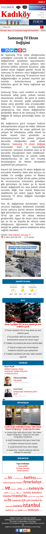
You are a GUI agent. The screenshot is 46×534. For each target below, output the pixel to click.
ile (9, 500)
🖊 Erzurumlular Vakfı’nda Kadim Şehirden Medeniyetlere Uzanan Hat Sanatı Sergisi (23, 338)
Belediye (21, 493)
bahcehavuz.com (29, 527)
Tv (30, 235)
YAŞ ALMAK (17, 380)
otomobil (29, 496)
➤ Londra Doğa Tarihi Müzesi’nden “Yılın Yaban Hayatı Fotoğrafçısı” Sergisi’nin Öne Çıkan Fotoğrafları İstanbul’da (23, 434)
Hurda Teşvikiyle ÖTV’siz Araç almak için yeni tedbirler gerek (23, 325)
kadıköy (17, 506)
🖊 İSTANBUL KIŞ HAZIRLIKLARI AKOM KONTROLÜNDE (22, 343)
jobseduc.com (19, 527)
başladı (13, 489)
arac (3, 489)
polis (34, 496)
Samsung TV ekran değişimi (28, 144)
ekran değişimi (14, 235)
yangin (38, 496)
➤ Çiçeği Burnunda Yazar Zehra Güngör (23, 447)
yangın (14, 493)
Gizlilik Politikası (23, 521)
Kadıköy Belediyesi (32, 492)
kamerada (9, 506)
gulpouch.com (9, 527)
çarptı (16, 510)
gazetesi (39, 478)
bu (40, 510)
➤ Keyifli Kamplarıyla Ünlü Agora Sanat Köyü (23, 440)
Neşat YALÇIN (9, 367)
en (16, 489)
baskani (10, 493)
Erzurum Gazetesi (23, 468)
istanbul (31, 505)
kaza (41, 496)
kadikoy (30, 477)
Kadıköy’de (9, 510)
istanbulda (16, 500)
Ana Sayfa (13, 521)
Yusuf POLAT (18, 389)
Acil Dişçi (38, 527)
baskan (25, 510)
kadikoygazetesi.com (11, 520)
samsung (24, 235)
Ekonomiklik (22, 466)
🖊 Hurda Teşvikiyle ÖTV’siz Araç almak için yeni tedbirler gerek (23, 331)
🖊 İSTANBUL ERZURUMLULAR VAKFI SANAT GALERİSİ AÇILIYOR (23, 355)
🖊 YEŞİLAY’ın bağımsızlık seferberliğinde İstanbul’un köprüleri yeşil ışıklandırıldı (22, 349)
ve (7, 487)
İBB (17, 493)
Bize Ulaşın (32, 521)
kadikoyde (33, 510)
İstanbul (7, 496)
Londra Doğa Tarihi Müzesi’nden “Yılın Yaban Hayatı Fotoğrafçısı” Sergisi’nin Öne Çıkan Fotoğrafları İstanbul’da (23, 429)
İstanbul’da (36, 500)
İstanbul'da (19, 496)
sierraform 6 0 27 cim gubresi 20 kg (13, 523)
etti (27, 489)
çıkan (6, 478)
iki (13, 478)
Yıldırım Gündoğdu (20, 378)
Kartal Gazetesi (23, 471)
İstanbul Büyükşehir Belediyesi (13, 483)
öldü (19, 488)
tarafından (17, 478)
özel (43, 483)
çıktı (28, 500)
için (23, 500)
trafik (24, 489)
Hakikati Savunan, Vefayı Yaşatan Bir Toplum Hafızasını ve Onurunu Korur (15, 371)
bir (10, 477)
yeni (6, 492)
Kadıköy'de (36, 488)
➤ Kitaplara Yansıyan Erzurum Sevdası (23, 443)
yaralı (20, 510)
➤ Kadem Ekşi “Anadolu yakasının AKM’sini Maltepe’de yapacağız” (22, 451)
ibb (5, 500)
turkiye (21, 478)
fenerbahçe (32, 482)
